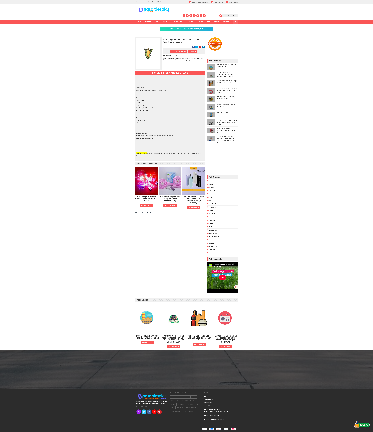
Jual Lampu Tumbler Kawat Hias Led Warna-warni (146, 199)
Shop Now (147, 205)
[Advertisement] (170, 229)
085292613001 (218, 2)
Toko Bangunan (191, 407)
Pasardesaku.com (141, 153)
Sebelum (183, 51)
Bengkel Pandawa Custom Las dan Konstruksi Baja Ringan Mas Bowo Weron (227, 122)
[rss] (194, 15)
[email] (197, 15)
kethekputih (213, 246)
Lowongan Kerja (177, 22)
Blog (201, 22)
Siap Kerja (191, 22)
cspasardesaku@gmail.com (200, 2)
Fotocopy (212, 190)
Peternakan (213, 217)
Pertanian (212, 213)
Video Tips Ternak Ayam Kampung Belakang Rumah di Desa (225, 130)
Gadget (211, 194)
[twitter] (184, 15)
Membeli (193, 51)
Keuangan (212, 207)
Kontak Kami (208, 402)
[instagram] (190, 15)
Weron (211, 243)
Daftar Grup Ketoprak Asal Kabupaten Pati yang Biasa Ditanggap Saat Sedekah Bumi (225, 74)
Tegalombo (213, 230)
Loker (211, 210)
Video (211, 240)
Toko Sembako (214, 236)
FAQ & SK (207, 397)
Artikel (211, 181)
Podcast (212, 220)
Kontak (159, 2)
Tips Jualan (213, 233)
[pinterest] (204, 15)
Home (137, 2)
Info (208, 22)
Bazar (216, 22)
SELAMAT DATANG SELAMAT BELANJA (186, 29)
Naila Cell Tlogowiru (222, 112)
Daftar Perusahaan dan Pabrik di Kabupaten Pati (147, 337)
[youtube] (201, 15)
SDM (210, 227)
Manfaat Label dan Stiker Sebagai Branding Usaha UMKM (199, 338)
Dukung (226, 22)
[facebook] (187, 15)
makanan (212, 249)
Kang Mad (161, 429)
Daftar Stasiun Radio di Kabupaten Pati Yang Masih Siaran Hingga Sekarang (226, 90)
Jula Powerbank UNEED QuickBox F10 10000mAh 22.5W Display (194, 200)
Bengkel (211, 187)
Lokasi (164, 22)
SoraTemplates (146, 429)
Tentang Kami (147, 2)
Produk (148, 22)
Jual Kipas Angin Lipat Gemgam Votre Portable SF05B (170, 199)
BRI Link (180, 397)
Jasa (156, 22)
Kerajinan (212, 204)
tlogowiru (213, 253)
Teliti (175, 51)
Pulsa (211, 223)
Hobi (210, 197)
